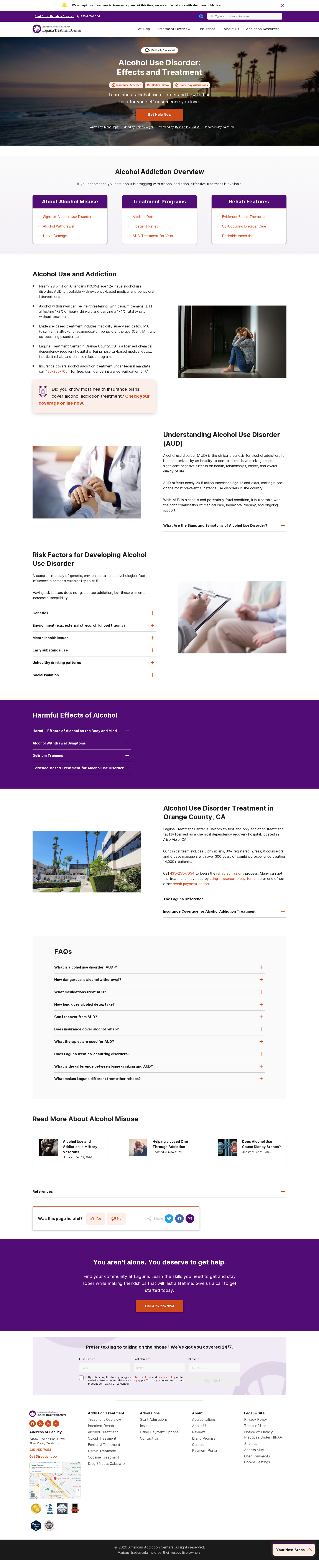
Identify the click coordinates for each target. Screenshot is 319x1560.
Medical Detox (160, 85)
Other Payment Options (159, 1432)
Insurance (207, 29)
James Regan (145, 127)
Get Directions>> (43, 1456)
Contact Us (149, 1438)
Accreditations (204, 1419)
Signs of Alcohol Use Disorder (67, 216)
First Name (86, 1359)
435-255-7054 (90, 16)
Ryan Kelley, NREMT (188, 127)
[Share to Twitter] (169, 1218)
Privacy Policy (255, 1419)
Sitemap (250, 1443)
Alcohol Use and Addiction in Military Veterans (80, 1146)
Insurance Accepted (128, 85)
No (119, 1218)
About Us (231, 29)
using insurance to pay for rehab (236, 878)
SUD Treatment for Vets (153, 236)
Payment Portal (204, 1450)
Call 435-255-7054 (159, 1306)
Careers (198, 1444)
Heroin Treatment (102, 1451)
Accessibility (254, 1450)
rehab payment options (191, 884)
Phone (192, 1359)
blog (56, 1423)
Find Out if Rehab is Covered (54, 16)
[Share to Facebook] (179, 1218)
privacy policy (167, 1377)
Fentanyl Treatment (104, 1444)
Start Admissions (154, 1419)
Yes (99, 1218)
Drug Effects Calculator (107, 1463)
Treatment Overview (173, 29)
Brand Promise (203, 1438)
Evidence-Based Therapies (243, 216)
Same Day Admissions (194, 85)
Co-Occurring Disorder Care (244, 226)
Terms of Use (255, 1426)
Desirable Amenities (237, 236)
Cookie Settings (257, 1462)
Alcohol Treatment (103, 1432)
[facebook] (32, 1423)
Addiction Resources (263, 29)
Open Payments (257, 1456)
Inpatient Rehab (146, 226)
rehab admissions (230, 873)
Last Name (140, 1359)
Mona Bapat (111, 127)
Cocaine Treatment (103, 1457)
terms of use (143, 1377)
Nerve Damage (55, 236)
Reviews (199, 1432)
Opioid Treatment (102, 1438)
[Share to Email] (190, 1218)
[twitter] (40, 1423)
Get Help (143, 29)
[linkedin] (48, 1423)
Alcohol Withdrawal (58, 226)
